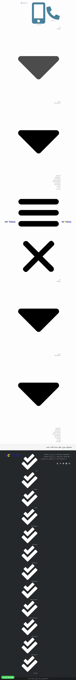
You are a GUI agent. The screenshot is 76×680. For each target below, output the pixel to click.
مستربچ (59, 101)
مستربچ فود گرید (57, 178)
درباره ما (59, 187)
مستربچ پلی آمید (58, 182)
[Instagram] (26, 3)
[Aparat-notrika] (63, 463)
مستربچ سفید (58, 175)
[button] (39, 234)
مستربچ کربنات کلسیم (56, 181)
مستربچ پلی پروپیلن (57, 179)
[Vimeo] (66, 463)
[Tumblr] (57, 463)
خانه (60, 27)
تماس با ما (58, 189)
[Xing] (60, 463)
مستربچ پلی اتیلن (57, 184)
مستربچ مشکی (58, 429)
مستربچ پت (58, 185)
